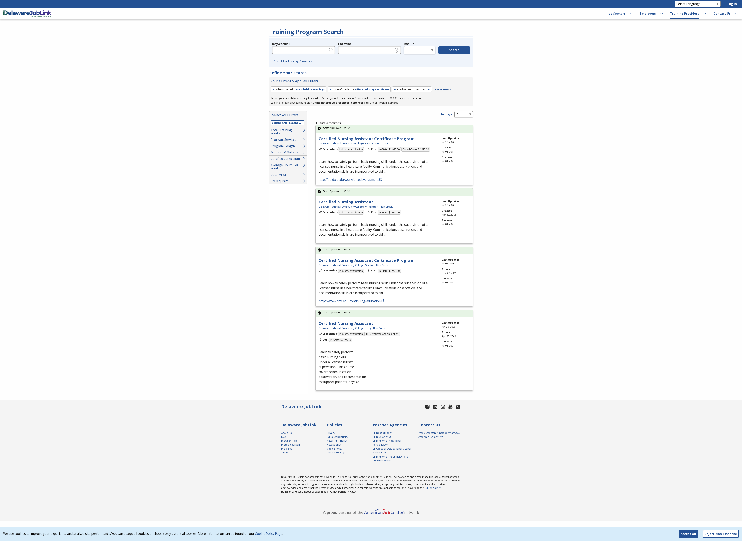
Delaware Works (382, 460)
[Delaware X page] (458, 406)
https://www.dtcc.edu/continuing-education (350, 301)
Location (345, 44)
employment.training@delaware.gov (439, 433)
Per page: (447, 114)
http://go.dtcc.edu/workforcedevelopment (349, 179)
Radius (409, 44)
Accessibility (334, 444)
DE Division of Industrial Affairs (390, 456)
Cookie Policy (334, 448)
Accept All (688, 534)
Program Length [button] (283, 146)
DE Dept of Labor (382, 433)
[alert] (394, 129)
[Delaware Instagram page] (443, 406)
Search (454, 50)
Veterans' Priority (337, 440)
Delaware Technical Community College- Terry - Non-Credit (352, 328)
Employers (648, 13)
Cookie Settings (336, 452)
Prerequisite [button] (279, 181)
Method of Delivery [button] (285, 152)
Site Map (286, 452)
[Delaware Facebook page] (427, 406)
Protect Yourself (290, 444)
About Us (286, 433)
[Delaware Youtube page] (450, 406)
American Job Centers (430, 437)
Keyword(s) (281, 44)
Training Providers (684, 13)
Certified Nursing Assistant (346, 201)
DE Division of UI (382, 437)
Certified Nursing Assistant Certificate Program (366, 138)
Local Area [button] (278, 174)
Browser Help (289, 440)
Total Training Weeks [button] (281, 131)
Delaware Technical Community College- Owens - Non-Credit (353, 143)
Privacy (331, 433)
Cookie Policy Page (268, 534)
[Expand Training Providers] (705, 13)
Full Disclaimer (433, 488)
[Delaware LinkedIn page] (435, 406)
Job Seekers (616, 13)
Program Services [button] (283, 139)
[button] (292, 61)
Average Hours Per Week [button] (284, 166)
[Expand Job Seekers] (631, 13)
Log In (732, 4)
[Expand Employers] (662, 13)
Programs (286, 448)
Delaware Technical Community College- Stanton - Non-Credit (354, 265)
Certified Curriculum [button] (285, 159)
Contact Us (722, 13)
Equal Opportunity (337, 437)
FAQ (283, 437)
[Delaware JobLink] (27, 13)
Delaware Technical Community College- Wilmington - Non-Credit (356, 206)
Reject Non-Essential (721, 534)
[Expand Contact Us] (736, 13)
